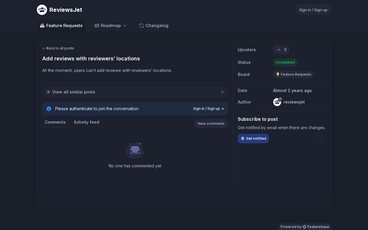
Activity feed (86, 122)
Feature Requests (64, 25)
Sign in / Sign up (313, 9)
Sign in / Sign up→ (208, 108)
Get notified (256, 138)
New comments (211, 123)
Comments (55, 122)
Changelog (156, 25)
